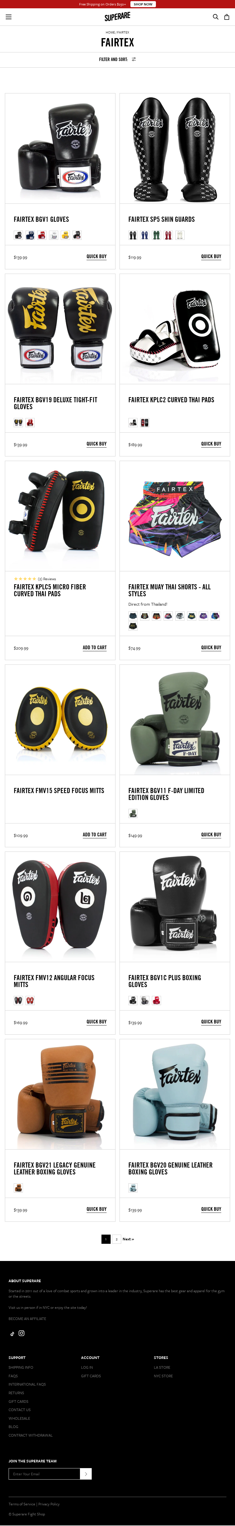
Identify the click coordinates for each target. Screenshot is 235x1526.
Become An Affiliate (27, 1318)
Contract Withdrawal (31, 1435)
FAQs (13, 1376)
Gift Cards (18, 1401)
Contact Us (20, 1410)
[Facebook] (11, 1334)
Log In (87, 1367)
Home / (111, 32)
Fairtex (123, 32)
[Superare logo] (117, 17)
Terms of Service (22, 1504)
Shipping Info (21, 1367)
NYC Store (163, 1376)
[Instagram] (21, 1334)
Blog (13, 1426)
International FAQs (27, 1384)
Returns (16, 1393)
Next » (128, 1239)
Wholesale (19, 1418)
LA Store (162, 1367)
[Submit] (86, 1474)
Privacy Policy (49, 1504)
